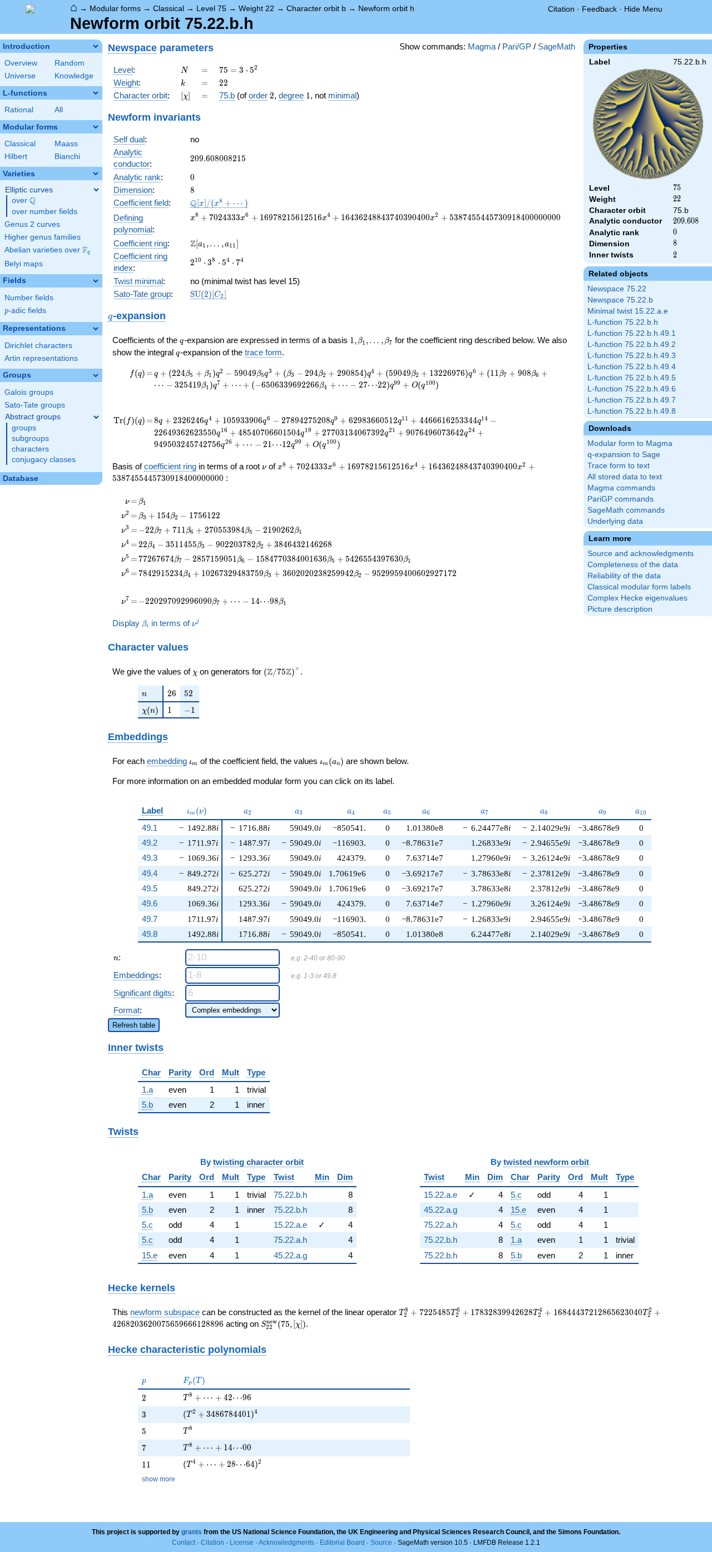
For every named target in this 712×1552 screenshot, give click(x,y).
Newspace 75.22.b (620, 300)
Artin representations (41, 358)
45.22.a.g (290, 1255)
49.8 (149, 934)
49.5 (149, 888)
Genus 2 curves (32, 224)
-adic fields (25, 310)
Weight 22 (256, 8)
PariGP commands (620, 499)
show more (158, 1479)
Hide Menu (643, 8)
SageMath (556, 46)
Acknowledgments (286, 1542)
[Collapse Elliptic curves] (96, 189)
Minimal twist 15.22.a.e (627, 311)
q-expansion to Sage (623, 454)
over (24, 200)
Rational (18, 110)
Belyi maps (23, 264)
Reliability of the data (624, 576)
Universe (20, 76)
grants (191, 1532)
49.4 (149, 873)
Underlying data (615, 521)
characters (30, 449)
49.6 (149, 903)
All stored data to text (624, 477)
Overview (20, 63)
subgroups (30, 438)
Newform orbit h (386, 8)
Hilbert (15, 156)
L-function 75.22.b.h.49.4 (631, 367)
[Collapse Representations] (95, 328)
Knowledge (74, 76)
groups (24, 428)
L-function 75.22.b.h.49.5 (631, 378)
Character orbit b (316, 8)
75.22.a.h (290, 1239)
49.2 (149, 842)
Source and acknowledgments (640, 553)
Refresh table (133, 1025)
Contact (183, 1542)
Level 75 (211, 8)
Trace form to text (618, 466)
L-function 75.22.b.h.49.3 (631, 355)
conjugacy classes (44, 459)
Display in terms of (155, 623)
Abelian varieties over (47, 250)
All (59, 110)
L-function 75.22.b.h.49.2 (631, 344)
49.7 (149, 919)
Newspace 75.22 (616, 289)
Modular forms (115, 8)
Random (70, 63)
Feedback (599, 8)
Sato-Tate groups (34, 405)
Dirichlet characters (38, 345)
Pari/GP (516, 46)
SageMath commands (626, 510)
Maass (66, 144)
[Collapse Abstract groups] (96, 417)
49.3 (149, 857)
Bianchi (67, 156)
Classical (168, 8)
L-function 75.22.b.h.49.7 (631, 400)
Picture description (619, 609)
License (242, 1542)
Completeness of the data (632, 565)
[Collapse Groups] (95, 375)
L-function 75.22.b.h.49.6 (631, 389)
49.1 (149, 827)
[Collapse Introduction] (95, 46)
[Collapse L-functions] (95, 92)
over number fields (44, 211)
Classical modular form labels (639, 587)
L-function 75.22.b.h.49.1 (631, 333)
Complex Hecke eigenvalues (637, 598)
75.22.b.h (290, 1194)
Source (381, 1542)
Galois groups (28, 392)
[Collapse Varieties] (95, 173)
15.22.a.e (290, 1224)
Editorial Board (342, 1542)
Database (20, 478)
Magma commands (621, 488)
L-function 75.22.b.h (622, 322)
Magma (482, 46)
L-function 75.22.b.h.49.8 (631, 411)
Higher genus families (42, 237)
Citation (561, 8)
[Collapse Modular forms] (95, 126)
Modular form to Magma (630, 443)
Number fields (28, 298)
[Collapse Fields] (95, 280)
